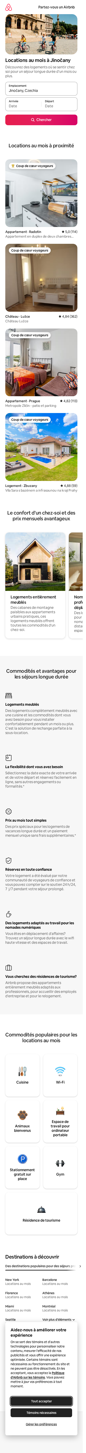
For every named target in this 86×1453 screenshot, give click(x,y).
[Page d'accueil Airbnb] (8, 7)
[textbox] (23, 106)
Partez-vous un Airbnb (56, 7)
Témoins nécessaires (41, 1413)
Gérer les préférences (41, 1424)
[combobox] (41, 90)
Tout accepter (41, 1401)
